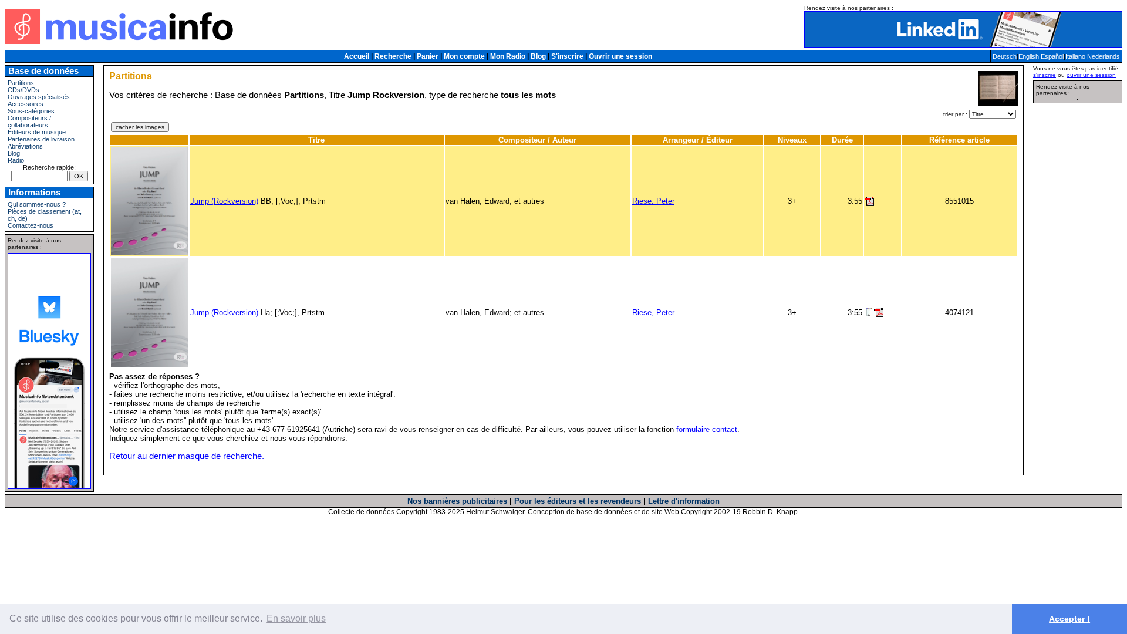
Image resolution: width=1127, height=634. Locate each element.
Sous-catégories (31, 110)
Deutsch (1005, 56)
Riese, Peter (653, 201)
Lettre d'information (684, 501)
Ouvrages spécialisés (39, 96)
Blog (538, 56)
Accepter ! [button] (1069, 618)
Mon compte (464, 56)
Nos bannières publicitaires (457, 501)
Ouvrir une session (620, 56)
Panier (427, 56)
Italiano (1075, 56)
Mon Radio (507, 56)
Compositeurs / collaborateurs (29, 121)
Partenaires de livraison (41, 139)
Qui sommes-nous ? (37, 204)
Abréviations (25, 146)
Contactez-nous (30, 225)
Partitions (21, 82)
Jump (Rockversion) (224, 201)
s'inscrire (1044, 75)
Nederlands (1103, 56)
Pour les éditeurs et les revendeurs (577, 501)
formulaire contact (706, 429)
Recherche (392, 56)
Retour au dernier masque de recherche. (186, 456)
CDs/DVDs (23, 89)
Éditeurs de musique (37, 132)
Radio (16, 160)
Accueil (356, 56)
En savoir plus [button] (296, 618)
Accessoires (25, 103)
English (1028, 56)
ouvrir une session (1091, 75)
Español (1052, 56)
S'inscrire (567, 56)
